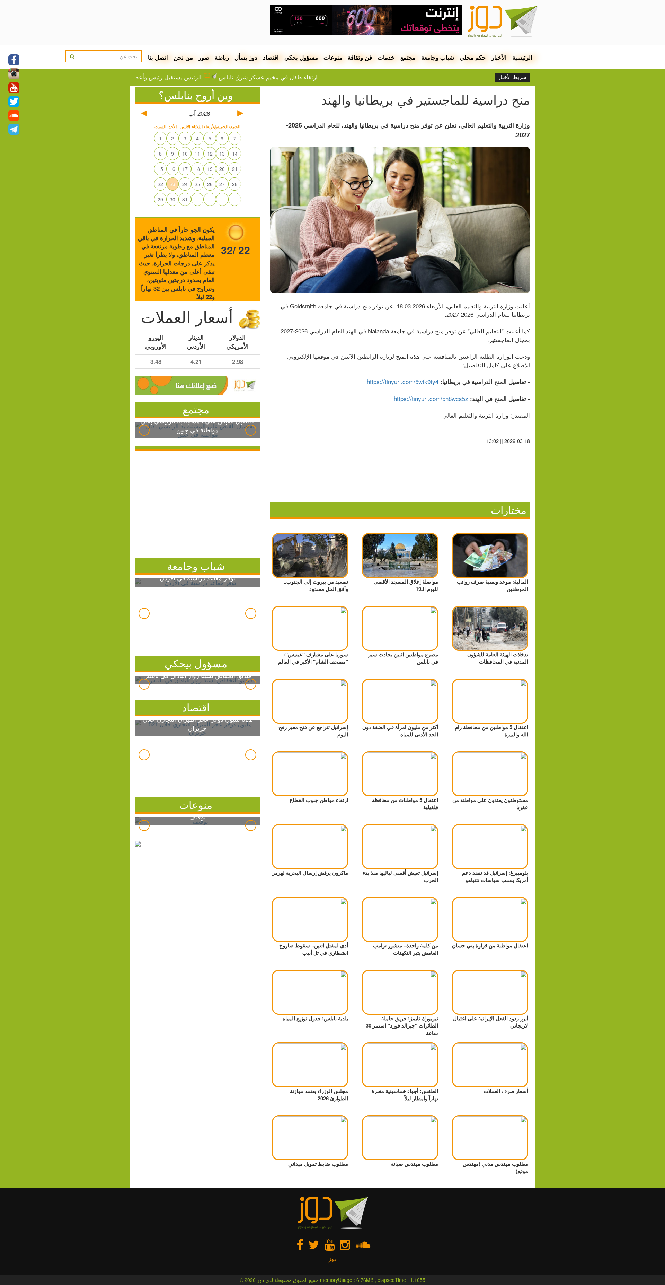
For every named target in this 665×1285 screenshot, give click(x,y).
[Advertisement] (197, 502)
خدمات (386, 57)
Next (250, 430)
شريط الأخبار (512, 77)
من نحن (183, 57)
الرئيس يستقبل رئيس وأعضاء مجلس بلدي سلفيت (171, 77)
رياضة (222, 57)
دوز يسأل (245, 57)
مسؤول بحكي (301, 57)
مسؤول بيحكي (196, 663)
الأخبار (499, 57)
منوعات (332, 57)
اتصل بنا (158, 57)
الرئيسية (522, 57)
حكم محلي (473, 57)
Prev (144, 430)
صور (203, 57)
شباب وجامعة (437, 57)
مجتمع (408, 57)
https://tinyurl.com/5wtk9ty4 (402, 381)
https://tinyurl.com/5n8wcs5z (431, 398)
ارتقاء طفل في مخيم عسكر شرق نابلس (299, 77)
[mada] (366, 17)
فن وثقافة (360, 57)
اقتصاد (271, 57)
